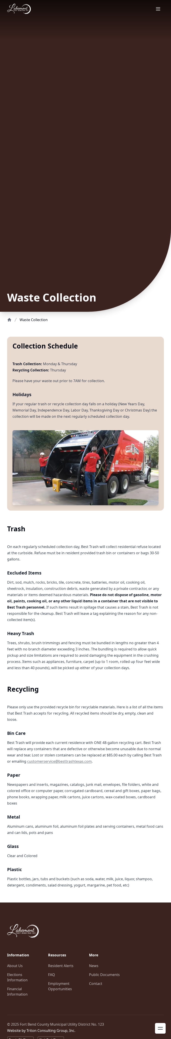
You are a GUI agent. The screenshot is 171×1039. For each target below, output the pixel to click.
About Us (15, 965)
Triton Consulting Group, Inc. (50, 1030)
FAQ (51, 974)
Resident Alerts (60, 965)
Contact (95, 983)
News (93, 965)
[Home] (9, 320)
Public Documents (104, 974)
